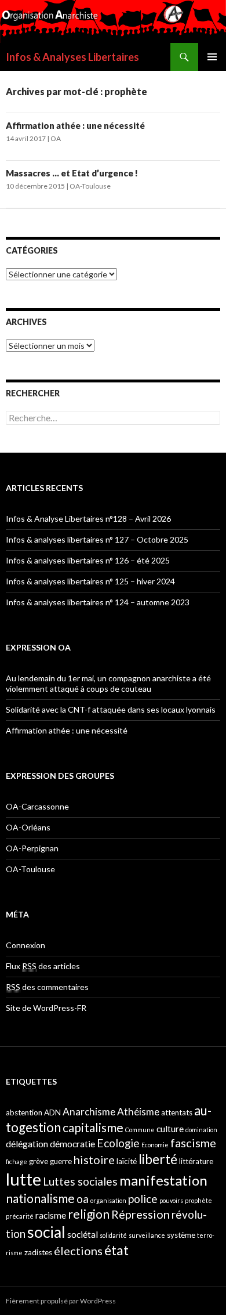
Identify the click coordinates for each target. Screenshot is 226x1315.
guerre (61, 1161)
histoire (94, 1159)
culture (170, 1128)
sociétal (82, 1234)
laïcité (126, 1161)
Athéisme (138, 1112)
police (143, 1198)
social (46, 1232)
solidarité (113, 1235)
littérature (196, 1161)
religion (89, 1213)
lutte (23, 1179)
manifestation (163, 1180)
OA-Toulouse (90, 186)
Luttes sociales (80, 1181)
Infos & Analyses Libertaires (72, 56)
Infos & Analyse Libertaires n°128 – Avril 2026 (88, 518)
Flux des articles (43, 966)
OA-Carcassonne (37, 806)
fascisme (193, 1143)
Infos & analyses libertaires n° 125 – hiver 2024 (90, 581)
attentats (176, 1112)
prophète (198, 1200)
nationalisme (40, 1198)
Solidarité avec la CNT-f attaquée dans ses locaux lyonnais (111, 709)
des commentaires (47, 987)
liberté (157, 1159)
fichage (16, 1161)
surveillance (147, 1235)
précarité (20, 1216)
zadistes (38, 1252)
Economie (155, 1144)
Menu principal (212, 57)
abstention (24, 1112)
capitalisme (93, 1127)
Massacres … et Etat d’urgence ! (72, 173)
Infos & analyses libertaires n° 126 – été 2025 (88, 560)
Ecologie (118, 1143)
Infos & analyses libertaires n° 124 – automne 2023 (97, 602)
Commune (140, 1129)
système (181, 1235)
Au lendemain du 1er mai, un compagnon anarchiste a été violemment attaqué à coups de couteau (108, 683)
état (116, 1250)
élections (78, 1251)
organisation (108, 1200)
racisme (50, 1215)
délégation (27, 1144)
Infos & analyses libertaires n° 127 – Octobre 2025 (97, 539)
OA (55, 138)
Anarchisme (89, 1112)
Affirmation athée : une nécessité (75, 125)
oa (82, 1198)
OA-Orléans (28, 827)
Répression (140, 1214)
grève (38, 1161)
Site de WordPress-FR (46, 1008)
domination (201, 1129)
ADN (52, 1112)
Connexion (25, 945)
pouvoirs (171, 1200)
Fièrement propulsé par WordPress (61, 1300)
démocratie (72, 1144)
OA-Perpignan (32, 848)
